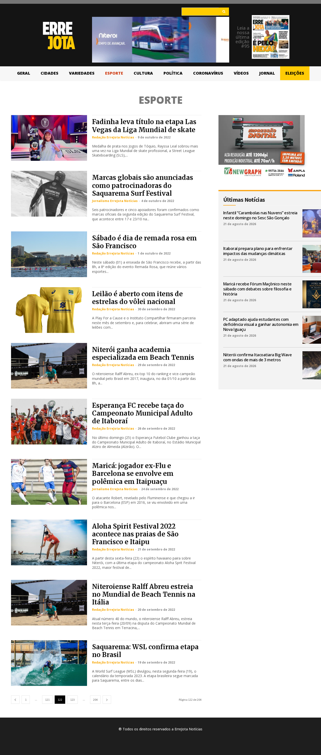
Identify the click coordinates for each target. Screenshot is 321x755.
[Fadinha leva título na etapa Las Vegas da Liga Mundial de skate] (49, 138)
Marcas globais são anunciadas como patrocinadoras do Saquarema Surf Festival (142, 185)
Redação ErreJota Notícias (113, 137)
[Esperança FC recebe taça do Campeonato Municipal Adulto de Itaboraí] (49, 421)
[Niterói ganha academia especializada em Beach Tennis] (49, 366)
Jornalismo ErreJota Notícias (115, 201)
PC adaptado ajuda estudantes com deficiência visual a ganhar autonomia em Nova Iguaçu (260, 324)
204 (95, 699)
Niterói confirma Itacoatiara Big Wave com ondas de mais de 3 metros (257, 357)
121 (47, 699)
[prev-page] (15, 699)
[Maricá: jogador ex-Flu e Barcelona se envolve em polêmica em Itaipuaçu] (49, 482)
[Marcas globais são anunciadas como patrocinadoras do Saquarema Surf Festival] (49, 194)
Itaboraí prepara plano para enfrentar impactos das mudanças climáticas (258, 251)
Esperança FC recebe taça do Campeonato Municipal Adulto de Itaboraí (142, 413)
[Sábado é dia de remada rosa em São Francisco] (49, 254)
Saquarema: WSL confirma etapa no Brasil (145, 651)
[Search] (224, 12)
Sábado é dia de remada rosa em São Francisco (144, 242)
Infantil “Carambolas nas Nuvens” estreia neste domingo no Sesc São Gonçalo (260, 215)
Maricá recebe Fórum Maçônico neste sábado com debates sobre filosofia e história (257, 289)
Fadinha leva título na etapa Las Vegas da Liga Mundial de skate (144, 126)
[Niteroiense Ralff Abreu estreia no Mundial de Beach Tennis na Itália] (49, 603)
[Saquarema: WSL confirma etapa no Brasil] (49, 663)
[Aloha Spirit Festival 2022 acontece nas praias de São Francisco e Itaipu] (49, 542)
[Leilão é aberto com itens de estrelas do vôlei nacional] (49, 310)
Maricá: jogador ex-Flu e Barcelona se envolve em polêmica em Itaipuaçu (133, 473)
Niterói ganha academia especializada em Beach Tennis (143, 353)
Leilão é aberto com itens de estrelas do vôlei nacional (137, 298)
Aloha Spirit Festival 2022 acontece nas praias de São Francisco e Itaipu (135, 534)
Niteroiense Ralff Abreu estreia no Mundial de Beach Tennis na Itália (143, 594)
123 (72, 699)
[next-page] (107, 699)
